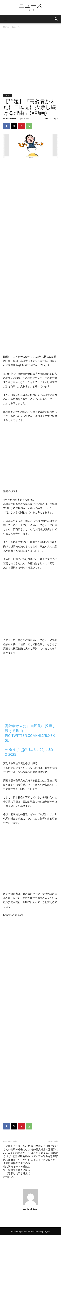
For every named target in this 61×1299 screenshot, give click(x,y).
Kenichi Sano (12, 118)
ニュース (16, 26)
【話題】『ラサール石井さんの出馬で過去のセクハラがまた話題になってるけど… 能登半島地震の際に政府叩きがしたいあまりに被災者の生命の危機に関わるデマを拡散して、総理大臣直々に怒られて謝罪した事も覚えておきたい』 (16, 1161)
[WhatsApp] (29, 126)
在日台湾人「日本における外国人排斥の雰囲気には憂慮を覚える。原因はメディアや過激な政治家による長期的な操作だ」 (44, 1153)
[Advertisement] (30, 62)
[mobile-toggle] (5, 19)
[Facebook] (6, 126)
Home (6, 26)
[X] (14, 126)
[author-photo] (30, 1204)
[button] (56, 19)
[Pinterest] (21, 126)
